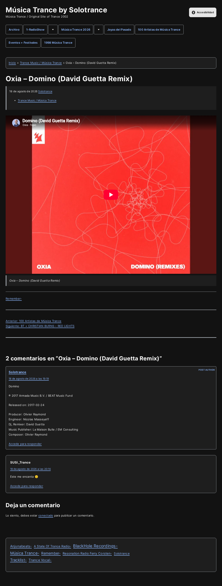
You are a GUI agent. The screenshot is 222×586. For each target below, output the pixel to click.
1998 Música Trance (58, 42)
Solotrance (45, 91)
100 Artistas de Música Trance (159, 29)
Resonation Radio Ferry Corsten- (87, 553)
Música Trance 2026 (75, 29)
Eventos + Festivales (23, 42)
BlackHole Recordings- (95, 545)
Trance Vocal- (40, 560)
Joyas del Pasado (119, 29)
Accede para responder (25, 444)
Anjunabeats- (21, 546)
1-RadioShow (35, 29)
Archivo (14, 29)
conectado (45, 515)
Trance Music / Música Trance (37, 100)
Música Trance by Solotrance (56, 10)
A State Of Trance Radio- (52, 546)
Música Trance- (24, 553)
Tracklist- (18, 560)
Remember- (14, 298)
